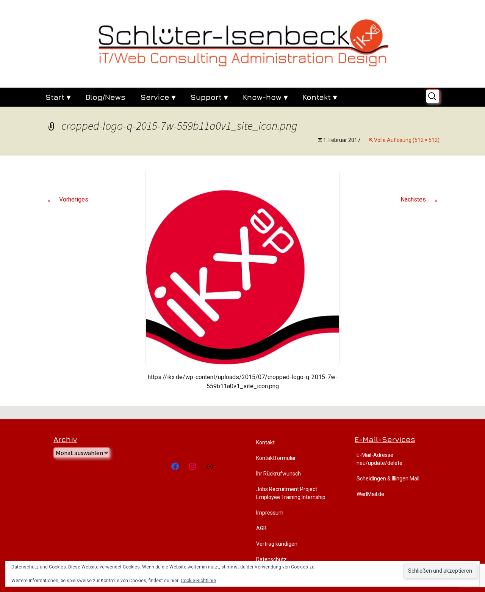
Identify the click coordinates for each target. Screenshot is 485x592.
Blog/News (105, 97)
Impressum (269, 513)
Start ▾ (57, 97)
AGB (261, 528)
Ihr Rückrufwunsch (278, 474)
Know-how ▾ (265, 97)
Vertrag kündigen (276, 544)
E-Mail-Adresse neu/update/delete (379, 459)
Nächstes (420, 199)
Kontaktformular (276, 458)
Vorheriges (66, 199)
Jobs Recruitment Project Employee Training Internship (290, 493)
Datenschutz (271, 559)
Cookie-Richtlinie (198, 580)
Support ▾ (209, 97)
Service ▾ (158, 97)
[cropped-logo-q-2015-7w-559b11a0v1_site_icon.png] (243, 267)
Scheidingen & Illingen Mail (388, 478)
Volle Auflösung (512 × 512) (407, 140)
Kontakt (265, 442)
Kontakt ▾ (320, 97)
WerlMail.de (370, 494)
